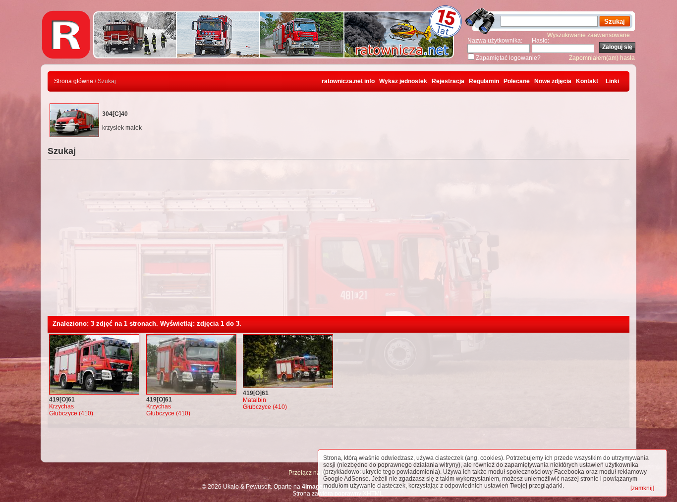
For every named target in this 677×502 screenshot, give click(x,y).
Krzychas (61, 406)
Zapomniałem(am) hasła (602, 57)
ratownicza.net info (348, 81)
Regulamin (484, 81)
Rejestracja (448, 81)
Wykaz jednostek (403, 81)
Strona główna (73, 81)
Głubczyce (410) (71, 413)
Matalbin (254, 400)
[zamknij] (642, 488)
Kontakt (587, 81)
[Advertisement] (338, 241)
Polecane (517, 81)
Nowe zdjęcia (552, 81)
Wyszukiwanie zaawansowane (588, 35)
